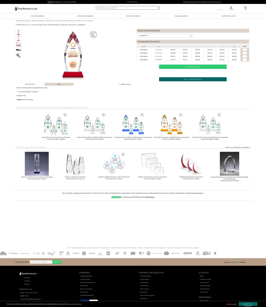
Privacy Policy (204, 292)
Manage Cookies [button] (205, 289)
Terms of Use (84, 292)
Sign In (202, 276)
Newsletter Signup (205, 286)
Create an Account (205, 279)
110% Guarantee (85, 279)
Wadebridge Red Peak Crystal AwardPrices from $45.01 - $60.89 (191, 178)
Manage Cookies (232, 304)
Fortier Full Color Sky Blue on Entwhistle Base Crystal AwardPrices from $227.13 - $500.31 (133, 138)
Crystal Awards (133, 16)
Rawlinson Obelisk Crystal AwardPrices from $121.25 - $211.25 (75, 178)
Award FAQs (83, 286)
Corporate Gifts (229, 16)
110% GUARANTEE (132, 2)
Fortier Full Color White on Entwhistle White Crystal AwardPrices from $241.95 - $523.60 (94, 138)
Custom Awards (37, 16)
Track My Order (204, 282)
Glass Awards (144, 282)
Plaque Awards (180, 16)
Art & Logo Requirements (87, 282)
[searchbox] (128, 8)
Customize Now (193, 67)
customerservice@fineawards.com (30, 299)
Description (30, 84)
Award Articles (204, 301)
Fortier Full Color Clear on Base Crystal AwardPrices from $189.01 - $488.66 (56, 138)
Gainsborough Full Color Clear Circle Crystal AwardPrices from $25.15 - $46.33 (114, 178)
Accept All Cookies (248, 304)
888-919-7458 (24, 296)
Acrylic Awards (144, 286)
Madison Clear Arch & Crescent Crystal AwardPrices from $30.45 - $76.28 (152, 178)
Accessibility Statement (87, 295)
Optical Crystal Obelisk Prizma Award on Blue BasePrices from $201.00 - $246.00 (37, 178)
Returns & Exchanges (86, 289)
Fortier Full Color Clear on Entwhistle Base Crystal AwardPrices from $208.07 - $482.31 (210, 138)
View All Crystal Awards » (237, 147)
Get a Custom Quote (193, 79)
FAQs (59, 84)
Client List (27, 281)
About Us (27, 278)
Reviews (149, 197)
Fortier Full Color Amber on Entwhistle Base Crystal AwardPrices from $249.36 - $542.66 (172, 138)
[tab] (30, 84)
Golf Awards (143, 298)
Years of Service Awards (147, 295)
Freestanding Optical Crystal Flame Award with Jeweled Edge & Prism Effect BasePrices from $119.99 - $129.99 (229, 179)
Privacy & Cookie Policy (74, 304)
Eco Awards (143, 292)
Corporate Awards (85, 16)
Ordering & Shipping (86, 276)
